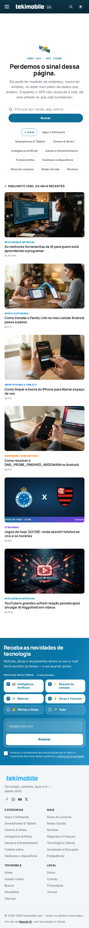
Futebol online (25, 159)
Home (8, 872)
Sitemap (10, 898)
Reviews (72, 169)
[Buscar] (71, 7)
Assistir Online (14, 879)
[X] (26, 799)
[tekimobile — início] (33, 6)
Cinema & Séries (63, 141)
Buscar (46, 118)
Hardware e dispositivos (57, 159)
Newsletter (12, 892)
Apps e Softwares (53, 132)
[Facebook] (7, 799)
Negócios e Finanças (61, 836)
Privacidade (55, 885)
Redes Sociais (50, 169)
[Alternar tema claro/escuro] (80, 7)
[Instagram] (13, 799)
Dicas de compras (22, 169)
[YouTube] (20, 799)
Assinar (44, 739)
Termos (52, 892)
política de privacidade (70, 756)
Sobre (51, 872)
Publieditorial (55, 856)
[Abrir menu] (7, 6)
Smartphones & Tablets (30, 141)
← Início (29, 132)
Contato (52, 879)
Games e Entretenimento (61, 150)
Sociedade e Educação (62, 849)
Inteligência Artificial (24, 150)
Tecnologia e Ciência (61, 843)
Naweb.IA (25, 921)
